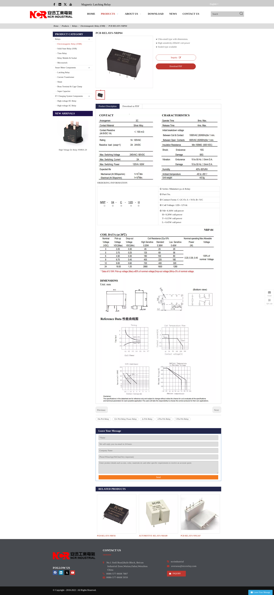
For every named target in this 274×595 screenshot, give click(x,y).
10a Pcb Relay (103, 419)
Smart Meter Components (65, 68)
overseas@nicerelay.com (183, 566)
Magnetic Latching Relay (96, 4)
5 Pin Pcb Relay (182, 419)
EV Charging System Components (69, 96)
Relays (57, 39)
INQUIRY (176, 573)
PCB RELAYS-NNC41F (191, 536)
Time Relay (62, 53)
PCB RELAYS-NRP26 (106, 536)
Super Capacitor (63, 91)
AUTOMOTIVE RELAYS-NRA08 (153, 536)
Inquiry (174, 57)
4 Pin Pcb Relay (164, 419)
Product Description (108, 106)
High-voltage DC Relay (66, 101)
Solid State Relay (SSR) (67, 49)
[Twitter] (65, 4)
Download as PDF (130, 106)
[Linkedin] (59, 4)
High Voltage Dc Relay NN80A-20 (73, 150)
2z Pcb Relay (147, 419)
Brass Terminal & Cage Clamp (69, 87)
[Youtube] (70, 4)
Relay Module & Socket (67, 58)
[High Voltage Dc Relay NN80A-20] (72, 132)
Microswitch (62, 63)
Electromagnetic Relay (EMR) (69, 44)
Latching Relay (63, 72)
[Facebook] (54, 4)
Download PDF (176, 66)
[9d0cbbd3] (74, 555)
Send (158, 477)
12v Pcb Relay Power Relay (125, 419)
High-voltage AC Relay (66, 106)
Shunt (59, 82)
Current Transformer (65, 77)
